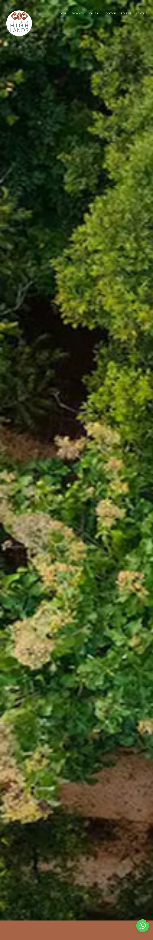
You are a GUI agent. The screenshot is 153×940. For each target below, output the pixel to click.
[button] (142, 925)
